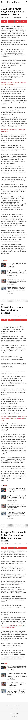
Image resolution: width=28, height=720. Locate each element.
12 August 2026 (11, 293)
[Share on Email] (17, 21)
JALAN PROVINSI (19, 657)
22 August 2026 (11, 276)
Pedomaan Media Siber (16, 705)
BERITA (6, 6)
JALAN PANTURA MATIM (9, 657)
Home (2, 6)
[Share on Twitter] (11, 21)
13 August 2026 (11, 284)
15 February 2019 (17, 17)
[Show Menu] (1, 2)
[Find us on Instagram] (16, 716)
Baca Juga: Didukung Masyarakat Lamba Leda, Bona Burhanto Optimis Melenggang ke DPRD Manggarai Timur (14, 418)
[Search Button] (26, 2)
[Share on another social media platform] (24, 21)
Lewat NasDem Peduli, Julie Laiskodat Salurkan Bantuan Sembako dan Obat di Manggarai (16, 265)
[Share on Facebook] (4, 21)
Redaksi (8, 705)
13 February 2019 (17, 543)
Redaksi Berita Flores (6, 17)
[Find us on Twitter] (12, 716)
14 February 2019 (17, 315)
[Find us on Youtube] (14, 716)
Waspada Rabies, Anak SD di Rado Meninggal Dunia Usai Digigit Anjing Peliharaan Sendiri (16, 281)
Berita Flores (14, 2)
